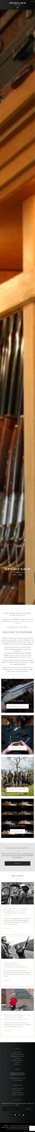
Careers (17, 1062)
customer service (12, 640)
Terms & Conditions (17, 1092)
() (32, 1)
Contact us (17, 1064)
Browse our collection (17, 706)
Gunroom (17, 1058)
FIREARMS (24, 621)
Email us (17, 863)
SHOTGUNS (14, 621)
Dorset (26, 644)
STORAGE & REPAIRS (17, 748)
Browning (16, 653)
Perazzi (22, 653)
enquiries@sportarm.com (17, 1078)
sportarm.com (17, 1052)
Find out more (17, 831)
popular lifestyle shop (19, 664)
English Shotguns (17, 1060)
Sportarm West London (17, 1056)
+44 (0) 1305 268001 (17, 1080)
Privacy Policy (17, 1090)
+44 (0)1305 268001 (28, 855)
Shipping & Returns (17, 1088)
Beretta (11, 653)
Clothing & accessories (17, 789)
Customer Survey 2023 (17, 1094)
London (30, 644)
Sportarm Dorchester (17, 1054)
